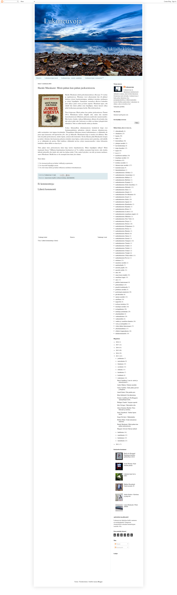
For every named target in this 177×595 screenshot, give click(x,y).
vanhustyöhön (119, 319)
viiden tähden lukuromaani (123, 326)
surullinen (118, 299)
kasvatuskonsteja (120, 146)
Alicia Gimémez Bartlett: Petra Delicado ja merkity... (126, 409)
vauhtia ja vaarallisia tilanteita (124, 321)
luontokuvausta (119, 168)
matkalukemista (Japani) (122, 202)
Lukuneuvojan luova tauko (130, 475)
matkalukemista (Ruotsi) (122, 233)
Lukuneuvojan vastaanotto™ (94, 78)
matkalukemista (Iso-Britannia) (124, 194)
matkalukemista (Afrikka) (122, 172)
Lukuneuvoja (130, 87)
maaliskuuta (121, 435)
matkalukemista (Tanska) (122, 243)
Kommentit (119, 547)
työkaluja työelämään (121, 312)
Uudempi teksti (42, 237)
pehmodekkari (119, 285)
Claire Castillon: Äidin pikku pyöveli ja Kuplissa (128, 388)
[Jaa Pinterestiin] (69, 175)
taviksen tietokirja (61, 178)
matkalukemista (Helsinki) (123, 187)
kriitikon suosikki (120, 163)
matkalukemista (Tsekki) (122, 246)
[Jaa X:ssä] (65, 175)
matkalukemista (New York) (123, 219)
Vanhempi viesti (102, 237)
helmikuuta (121, 438)
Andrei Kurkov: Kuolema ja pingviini (131, 495)
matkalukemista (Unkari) (122, 251)
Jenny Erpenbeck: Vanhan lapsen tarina (126, 413)
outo (116, 280)
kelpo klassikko (119, 148)
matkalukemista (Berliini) (122, 180)
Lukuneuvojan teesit (51, 78)
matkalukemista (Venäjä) (122, 253)
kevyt (117, 153)
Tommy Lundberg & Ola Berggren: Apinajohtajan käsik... (127, 399)
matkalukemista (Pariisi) (122, 224)
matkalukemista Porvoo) (122, 258)
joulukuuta (121, 358)
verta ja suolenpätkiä (121, 324)
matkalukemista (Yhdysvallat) (124, 255)
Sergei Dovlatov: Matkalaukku (126, 417)
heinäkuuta (121, 372)
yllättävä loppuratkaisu (122, 331)
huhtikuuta (121, 432)
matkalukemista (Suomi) (122, 238)
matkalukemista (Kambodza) (123, 204)
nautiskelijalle (119, 265)
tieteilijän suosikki (120, 307)
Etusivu (38, 78)
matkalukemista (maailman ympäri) (125, 214)
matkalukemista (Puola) (122, 229)
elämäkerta (118, 133)
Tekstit (118, 544)
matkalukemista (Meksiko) (123, 216)
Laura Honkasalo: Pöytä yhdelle (131, 505)
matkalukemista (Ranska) (122, 231)
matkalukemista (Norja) (122, 221)
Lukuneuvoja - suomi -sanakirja (71, 78)
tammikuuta (121, 441)
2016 (117, 347)
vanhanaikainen (119, 316)
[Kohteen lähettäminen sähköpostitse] (61, 175)
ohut (116, 272)
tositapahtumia (119, 309)
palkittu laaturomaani (121, 282)
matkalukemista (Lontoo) (122, 212)
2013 (117, 356)
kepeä (117, 151)
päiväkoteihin (119, 294)
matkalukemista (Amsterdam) (124, 175)
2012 (117, 444)
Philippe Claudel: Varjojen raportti (127, 402)
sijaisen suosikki (120, 297)
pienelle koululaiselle (121, 287)
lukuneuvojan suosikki (121, 165)
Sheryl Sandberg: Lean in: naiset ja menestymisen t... (127, 381)
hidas (116, 138)
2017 (117, 345)
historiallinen (119, 141)
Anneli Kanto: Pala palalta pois (126, 392)
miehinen (118, 260)
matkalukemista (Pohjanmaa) (123, 226)
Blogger (100, 582)
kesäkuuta (121, 375)
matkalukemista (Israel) (122, 197)
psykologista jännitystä (122, 292)
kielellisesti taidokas (121, 155)
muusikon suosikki (120, 263)
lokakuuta (121, 364)
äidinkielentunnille (120, 333)
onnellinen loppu (120, 277)
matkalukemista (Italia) (122, 199)
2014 (117, 353)
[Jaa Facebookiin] (67, 175)
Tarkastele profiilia (119, 107)
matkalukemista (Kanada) (122, 207)
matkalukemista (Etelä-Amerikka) (125, 185)
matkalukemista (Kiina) (122, 209)
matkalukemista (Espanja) (122, 182)
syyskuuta (121, 367)
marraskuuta (121, 361)
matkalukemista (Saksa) (122, 236)
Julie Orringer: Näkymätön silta (126, 405)
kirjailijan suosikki (120, 158)
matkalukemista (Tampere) (123, 241)
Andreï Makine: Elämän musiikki (127, 385)
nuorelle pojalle (119, 268)
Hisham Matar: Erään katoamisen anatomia (126, 420)
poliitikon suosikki (120, 289)
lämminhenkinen (120, 170)
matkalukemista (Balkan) (122, 177)
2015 (117, 350)
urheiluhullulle (71, 178)
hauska (117, 136)
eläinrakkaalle (119, 131)
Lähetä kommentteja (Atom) (50, 241)
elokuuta (120, 370)
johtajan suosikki (120, 143)
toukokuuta (121, 378)
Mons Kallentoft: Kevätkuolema (126, 395)
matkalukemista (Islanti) (122, 192)
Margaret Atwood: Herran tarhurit (127, 429)
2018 (117, 342)
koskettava (118, 160)
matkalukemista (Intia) (122, 190)
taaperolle (118, 302)
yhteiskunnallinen (120, 329)
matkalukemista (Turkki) (122, 248)
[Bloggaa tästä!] (63, 175)
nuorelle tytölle (119, 270)
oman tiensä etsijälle (50, 178)
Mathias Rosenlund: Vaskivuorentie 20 (129, 485)
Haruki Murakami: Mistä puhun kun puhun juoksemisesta (127, 425)
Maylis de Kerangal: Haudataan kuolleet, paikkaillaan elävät (130, 455)
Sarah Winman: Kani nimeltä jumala (130, 464)
